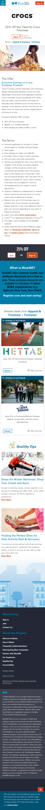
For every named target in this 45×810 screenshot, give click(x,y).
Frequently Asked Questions (15, 646)
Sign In (40, 3)
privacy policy (18, 232)
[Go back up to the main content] (30, 789)
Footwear (36, 42)
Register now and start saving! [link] (22, 295)
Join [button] (12, 255)
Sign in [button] (32, 255)
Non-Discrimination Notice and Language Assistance (19, 682)
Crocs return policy (27, 215)
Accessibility (8, 665)
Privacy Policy (8, 671)
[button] (21, 36)
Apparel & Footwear (21, 42)
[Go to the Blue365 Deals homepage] (20, 3)
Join (4, 623)
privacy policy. (12, 805)
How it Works (8, 642)
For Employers (9, 657)
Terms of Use (8, 676)
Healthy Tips (8, 661)
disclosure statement (21, 229)
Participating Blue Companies (15, 650)
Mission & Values (10, 638)
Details (8, 371)
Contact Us (7, 627)
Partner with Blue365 (12, 653)
